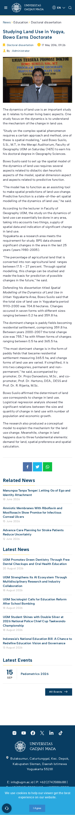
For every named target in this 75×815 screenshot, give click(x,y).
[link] (30, 7)
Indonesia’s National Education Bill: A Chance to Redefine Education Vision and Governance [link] (37, 641)
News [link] (7, 22)
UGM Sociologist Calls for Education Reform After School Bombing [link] (35, 601)
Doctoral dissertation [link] (46, 22)
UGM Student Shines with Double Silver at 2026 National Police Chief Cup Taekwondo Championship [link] (34, 621)
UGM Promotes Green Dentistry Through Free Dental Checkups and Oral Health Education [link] (36, 562)
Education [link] (20, 22)
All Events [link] (55, 691)
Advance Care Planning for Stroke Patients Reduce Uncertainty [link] (33, 532)
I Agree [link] (37, 808)
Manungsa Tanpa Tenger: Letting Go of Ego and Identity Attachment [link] (37, 493)
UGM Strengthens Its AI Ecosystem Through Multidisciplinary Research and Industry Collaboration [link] (35, 581)
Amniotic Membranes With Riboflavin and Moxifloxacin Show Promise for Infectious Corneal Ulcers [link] (32, 512)
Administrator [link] (21, 51)
